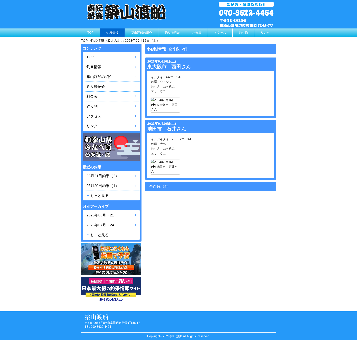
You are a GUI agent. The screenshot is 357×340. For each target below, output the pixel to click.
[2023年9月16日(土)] (165, 105)
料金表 (196, 32)
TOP (90, 32)
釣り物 (243, 32)
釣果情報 (112, 32)
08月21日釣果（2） (102, 176)
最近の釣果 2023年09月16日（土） (133, 40)
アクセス (220, 32)
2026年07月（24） (102, 225)
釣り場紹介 (172, 32)
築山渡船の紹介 (141, 32)
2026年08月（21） (102, 215)
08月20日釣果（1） (102, 186)
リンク (265, 32)
